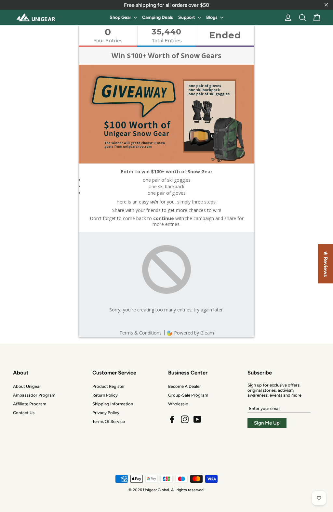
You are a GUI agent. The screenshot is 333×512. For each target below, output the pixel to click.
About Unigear (27, 386)
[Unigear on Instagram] (185, 419)
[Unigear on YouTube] (197, 419)
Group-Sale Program (188, 395)
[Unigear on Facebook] (172, 419)
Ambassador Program (34, 395)
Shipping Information (112, 403)
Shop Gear (121, 17)
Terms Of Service (108, 421)
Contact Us (23, 412)
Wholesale (178, 403)
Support (187, 17)
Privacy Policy (105, 412)
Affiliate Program (29, 403)
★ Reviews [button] (326, 263)
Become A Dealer (184, 386)
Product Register (108, 386)
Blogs (212, 17)
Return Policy (105, 395)
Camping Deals (157, 17)
